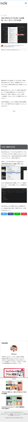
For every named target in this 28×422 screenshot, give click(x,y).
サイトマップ (17, 415)
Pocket (24, 213)
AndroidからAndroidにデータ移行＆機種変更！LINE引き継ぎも (13, 407)
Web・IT (13, 46)
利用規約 (11, 415)
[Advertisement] (14, 10)
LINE (17, 213)
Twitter (4, 213)
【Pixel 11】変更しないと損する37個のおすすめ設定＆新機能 (13, 392)
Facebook (10, 213)
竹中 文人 (14, 354)
